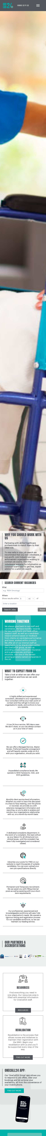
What (4, 587)
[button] (23, 1010)
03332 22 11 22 (23, 5)
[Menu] (38, 5)
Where (5, 595)
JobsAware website (14, 564)
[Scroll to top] (39, 1128)
